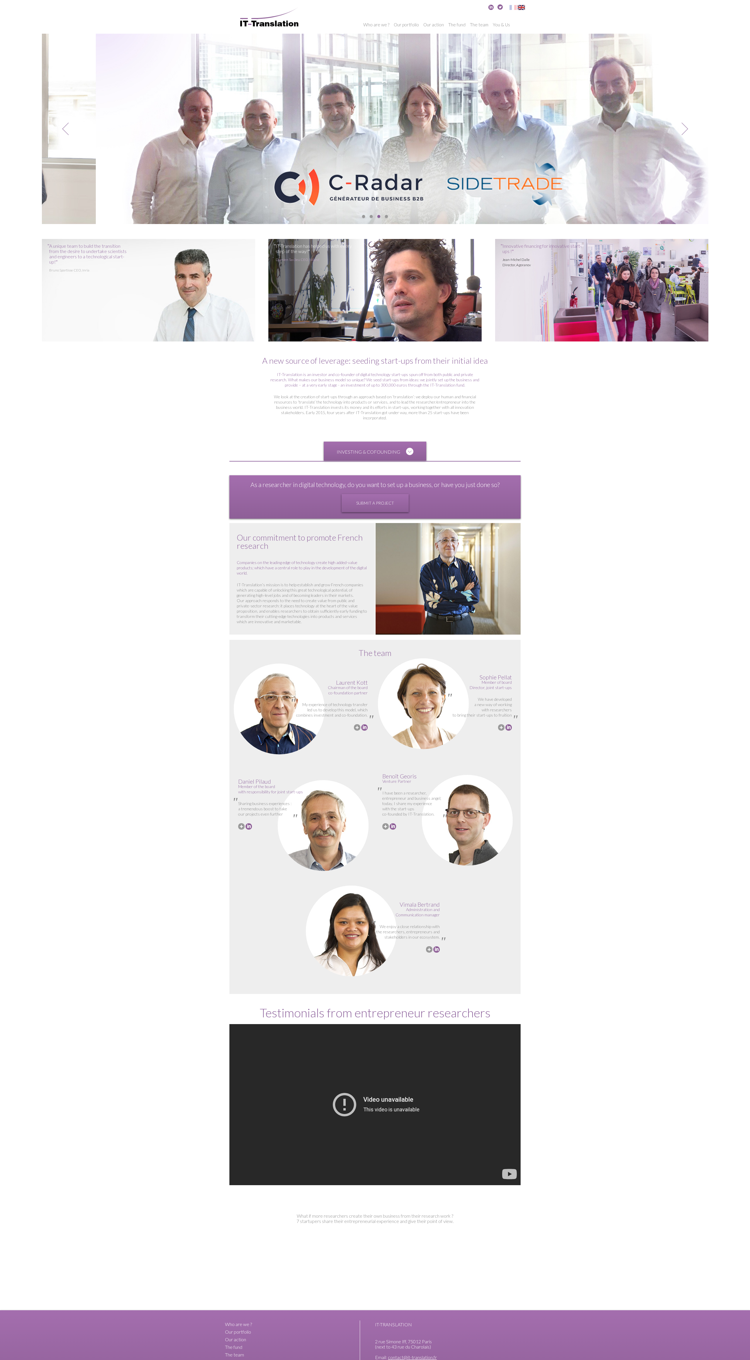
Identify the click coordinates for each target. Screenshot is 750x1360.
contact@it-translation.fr (412, 1357)
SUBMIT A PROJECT (375, 502)
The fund (457, 24)
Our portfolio (406, 24)
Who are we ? (376, 24)
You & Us (501, 24)
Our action (433, 24)
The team (479, 24)
